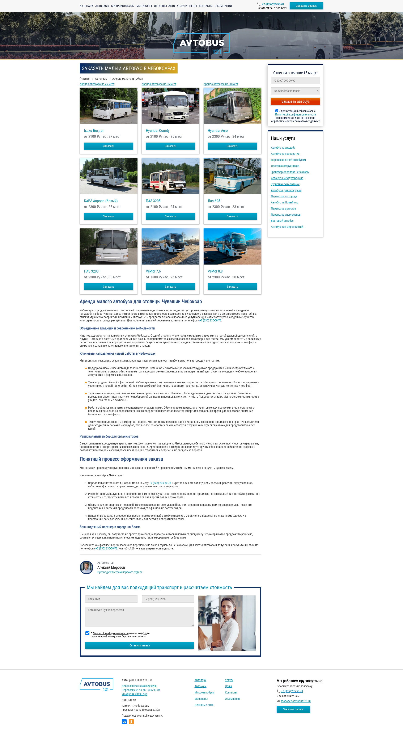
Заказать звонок (306, 5)
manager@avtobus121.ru (296, 701)
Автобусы (102, 6)
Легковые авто (164, 6)
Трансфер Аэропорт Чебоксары (290, 172)
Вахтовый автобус (282, 220)
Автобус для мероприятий (287, 226)
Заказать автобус (295, 101)
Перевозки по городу (284, 196)
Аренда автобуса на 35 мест (159, 84)
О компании (223, 6)
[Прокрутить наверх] (13, 724)
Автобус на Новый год (284, 202)
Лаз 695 (214, 201)
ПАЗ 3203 (91, 271)
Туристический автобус (285, 184)
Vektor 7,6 (153, 271)
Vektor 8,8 (215, 271)
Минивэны (144, 6)
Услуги (182, 6)
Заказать (108, 146)
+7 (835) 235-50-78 (273, 4)
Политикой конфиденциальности (295, 114)
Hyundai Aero (218, 130)
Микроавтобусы (122, 6)
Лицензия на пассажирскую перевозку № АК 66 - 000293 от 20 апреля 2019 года (141, 690)
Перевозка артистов (283, 208)
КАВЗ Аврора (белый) (101, 201)
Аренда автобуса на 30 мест (221, 84)
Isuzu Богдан (94, 130)
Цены (193, 6)
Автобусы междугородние (287, 178)
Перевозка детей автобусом (288, 159)
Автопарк (86, 6)
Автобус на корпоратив (285, 153)
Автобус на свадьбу (283, 147)
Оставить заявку (140, 645)
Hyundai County (158, 130)
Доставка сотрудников (285, 166)
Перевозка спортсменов (286, 214)
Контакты (206, 6)
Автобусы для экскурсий (286, 190)
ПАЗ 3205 (153, 201)
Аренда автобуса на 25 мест (97, 84)
